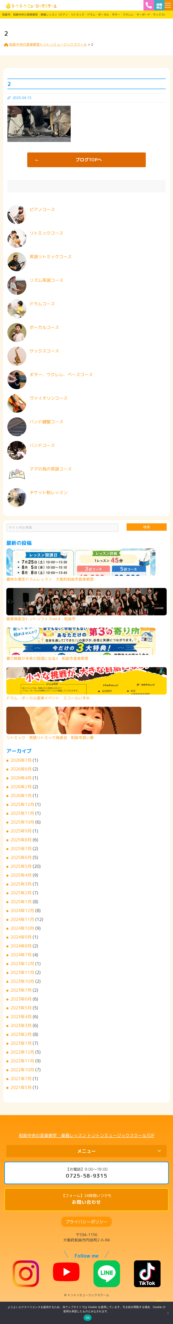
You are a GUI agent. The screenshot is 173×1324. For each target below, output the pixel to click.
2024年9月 (21, 937)
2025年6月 (21, 857)
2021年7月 (21, 1078)
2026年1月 (21, 795)
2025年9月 (21, 831)
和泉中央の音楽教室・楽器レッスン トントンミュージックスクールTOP (86, 1135)
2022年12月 (22, 1052)
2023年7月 (21, 990)
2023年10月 (22, 981)
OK (88, 1317)
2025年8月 (21, 840)
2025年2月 (21, 893)
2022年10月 (22, 1070)
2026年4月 (21, 778)
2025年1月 (21, 901)
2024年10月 (22, 928)
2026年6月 (21, 769)
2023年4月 (21, 1016)
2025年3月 (21, 884)
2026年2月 (21, 787)
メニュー (86, 1151)
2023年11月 (22, 972)
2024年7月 (21, 955)
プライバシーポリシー (86, 1222)
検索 (146, 527)
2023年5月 (21, 1008)
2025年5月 (21, 866)
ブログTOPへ (89, 160)
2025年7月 (21, 848)
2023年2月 (21, 1034)
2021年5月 (21, 1087)
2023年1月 (21, 1043)
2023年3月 (21, 1025)
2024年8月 (21, 946)
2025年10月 (22, 822)
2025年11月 (22, 813)
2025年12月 (22, 804)
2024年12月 (22, 910)
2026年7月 (21, 760)
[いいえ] (168, 1313)
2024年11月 (22, 919)
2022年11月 (22, 1061)
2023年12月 (22, 963)
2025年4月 (21, 875)
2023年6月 (21, 999)
